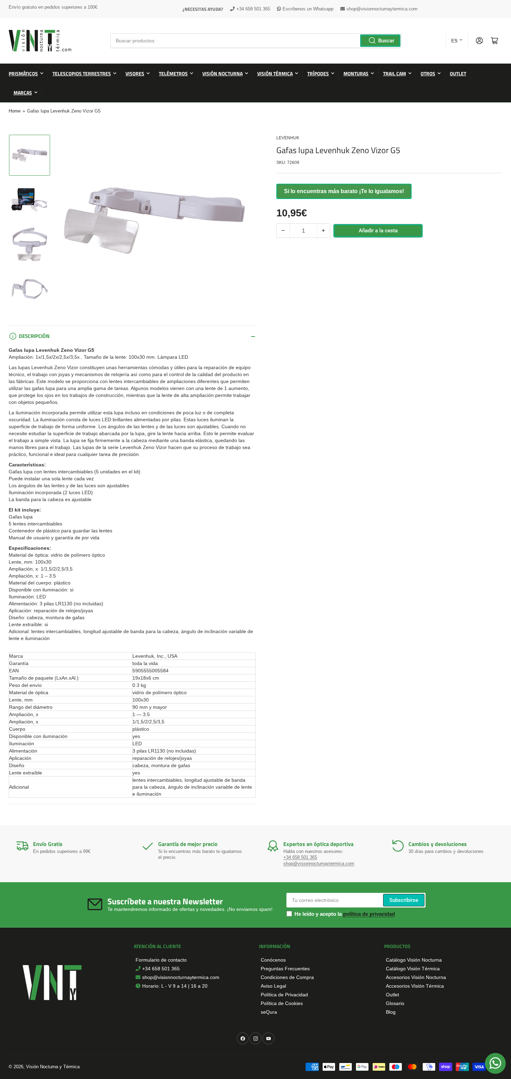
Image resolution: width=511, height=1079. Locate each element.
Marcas (23, 92)
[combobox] (255, 40)
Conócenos (273, 960)
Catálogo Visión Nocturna (414, 960)
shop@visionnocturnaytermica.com (382, 8)
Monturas (355, 73)
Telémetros (173, 73)
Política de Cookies (282, 1003)
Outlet (458, 73)
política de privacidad (369, 914)
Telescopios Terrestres (81, 73)
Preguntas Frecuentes (285, 968)
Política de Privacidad (284, 994)
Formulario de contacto (161, 960)
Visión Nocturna (222, 73)
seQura (269, 1012)
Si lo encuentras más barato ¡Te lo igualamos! (344, 191)
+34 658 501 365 (253, 8)
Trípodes (318, 73)
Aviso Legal (273, 986)
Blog (391, 1012)
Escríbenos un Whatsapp (308, 8)
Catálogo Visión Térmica (413, 968)
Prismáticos (23, 73)
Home (15, 111)
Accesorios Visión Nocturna (416, 977)
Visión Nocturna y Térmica (53, 1066)
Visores (134, 73)
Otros (428, 73)
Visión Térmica (275, 73)
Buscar (386, 41)
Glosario (395, 1003)
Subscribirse (403, 900)
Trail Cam (394, 73)
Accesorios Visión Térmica (415, 986)
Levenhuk (287, 137)
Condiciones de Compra (287, 977)
